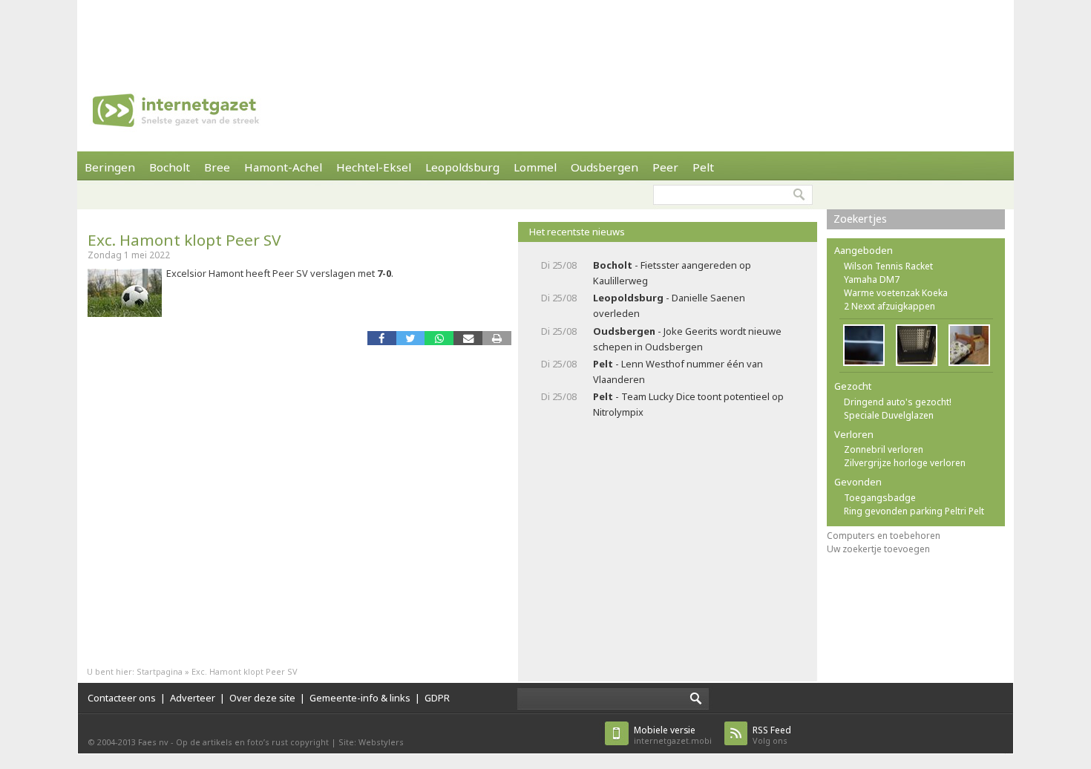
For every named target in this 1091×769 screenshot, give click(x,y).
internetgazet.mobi (673, 735)
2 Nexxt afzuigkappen (889, 306)
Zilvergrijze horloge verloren (905, 463)
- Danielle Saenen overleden (669, 305)
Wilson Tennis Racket (888, 266)
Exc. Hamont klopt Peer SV (184, 239)
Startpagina (160, 671)
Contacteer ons (122, 697)
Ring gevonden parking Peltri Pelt (914, 511)
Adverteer (192, 697)
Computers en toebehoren (883, 535)
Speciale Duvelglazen (889, 415)
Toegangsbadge (880, 497)
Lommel (535, 167)
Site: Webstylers (371, 741)
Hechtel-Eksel (373, 167)
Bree (217, 167)
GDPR (437, 697)
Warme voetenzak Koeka (896, 293)
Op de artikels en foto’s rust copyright (252, 741)
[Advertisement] (545, 33)
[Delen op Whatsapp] (439, 338)
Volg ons (772, 735)
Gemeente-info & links (359, 697)
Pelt (703, 167)
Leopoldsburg (462, 167)
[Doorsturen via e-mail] (467, 338)
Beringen (110, 167)
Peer (665, 167)
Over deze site (262, 697)
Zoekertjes (860, 219)
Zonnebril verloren (883, 449)
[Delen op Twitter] (410, 338)
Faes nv (153, 741)
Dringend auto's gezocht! (897, 402)
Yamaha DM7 (872, 279)
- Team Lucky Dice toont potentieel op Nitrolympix (688, 404)
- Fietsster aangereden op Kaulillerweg (672, 272)
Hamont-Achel (283, 167)
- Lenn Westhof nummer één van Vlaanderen (678, 371)
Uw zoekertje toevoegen (878, 549)
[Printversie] (496, 338)
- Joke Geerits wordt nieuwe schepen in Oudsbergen (687, 338)
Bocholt (169, 167)
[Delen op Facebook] (381, 338)
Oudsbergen (604, 167)
